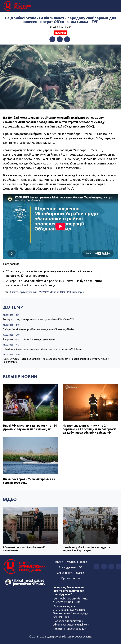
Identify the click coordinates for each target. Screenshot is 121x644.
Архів (76, 578)
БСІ (80, 567)
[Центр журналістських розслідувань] (17, 6)
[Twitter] (60, 39)
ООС (63, 291)
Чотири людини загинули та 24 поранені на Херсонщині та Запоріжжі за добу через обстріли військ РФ (90, 429)
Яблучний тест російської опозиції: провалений (29, 339)
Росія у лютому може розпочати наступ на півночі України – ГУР (38, 319)
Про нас (66, 578)
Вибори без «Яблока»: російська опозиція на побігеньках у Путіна (39, 329)
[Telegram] (67, 39)
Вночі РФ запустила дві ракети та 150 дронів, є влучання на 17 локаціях (30, 427)
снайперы (78, 291)
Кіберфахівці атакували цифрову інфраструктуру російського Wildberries (43, 349)
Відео (10, 499)
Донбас (54, 291)
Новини (60, 32)
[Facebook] (52, 39)
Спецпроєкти (65, 572)
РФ (69, 291)
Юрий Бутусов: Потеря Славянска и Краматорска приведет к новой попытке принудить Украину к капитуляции (57, 360)
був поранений (91, 281)
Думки (80, 572)
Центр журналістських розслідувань (28, 142)
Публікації (71, 561)
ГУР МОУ (43, 291)
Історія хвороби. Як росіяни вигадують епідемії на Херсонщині (86, 549)
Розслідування (67, 567)
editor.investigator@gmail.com (71, 624)
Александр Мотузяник (23, 291)
